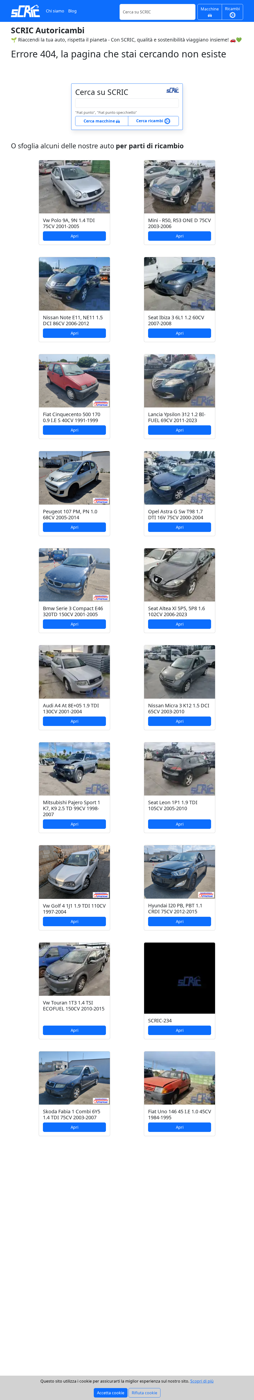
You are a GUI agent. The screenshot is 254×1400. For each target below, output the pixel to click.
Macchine (210, 9)
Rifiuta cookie (144, 1393)
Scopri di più (202, 1381)
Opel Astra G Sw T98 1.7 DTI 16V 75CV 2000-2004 (175, 514)
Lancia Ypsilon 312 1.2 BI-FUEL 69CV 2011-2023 (176, 417)
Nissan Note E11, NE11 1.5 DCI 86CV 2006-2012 (73, 320)
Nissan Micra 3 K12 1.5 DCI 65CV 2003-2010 (178, 708)
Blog (72, 11)
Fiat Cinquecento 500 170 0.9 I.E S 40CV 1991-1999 (71, 417)
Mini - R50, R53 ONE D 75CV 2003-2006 (179, 223)
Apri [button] (74, 236)
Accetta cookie (110, 1393)
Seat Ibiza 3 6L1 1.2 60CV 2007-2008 (176, 320)
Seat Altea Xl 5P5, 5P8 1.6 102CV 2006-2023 (176, 611)
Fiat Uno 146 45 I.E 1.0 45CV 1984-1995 (179, 1114)
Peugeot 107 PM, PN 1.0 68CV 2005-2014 (70, 514)
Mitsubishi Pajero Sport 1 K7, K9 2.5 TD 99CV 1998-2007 (71, 808)
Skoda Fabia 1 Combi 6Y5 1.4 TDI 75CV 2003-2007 (71, 1114)
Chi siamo (55, 11)
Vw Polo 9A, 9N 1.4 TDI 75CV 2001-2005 (69, 223)
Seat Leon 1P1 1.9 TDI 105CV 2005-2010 (172, 805)
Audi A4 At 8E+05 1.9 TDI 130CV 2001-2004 (71, 708)
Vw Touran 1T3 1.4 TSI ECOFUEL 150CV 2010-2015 (73, 1005)
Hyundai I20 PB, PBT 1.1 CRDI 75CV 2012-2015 (175, 908)
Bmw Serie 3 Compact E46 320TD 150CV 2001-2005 (73, 611)
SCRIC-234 (160, 1020)
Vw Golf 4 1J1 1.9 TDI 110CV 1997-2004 (74, 908)
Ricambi (232, 8)
